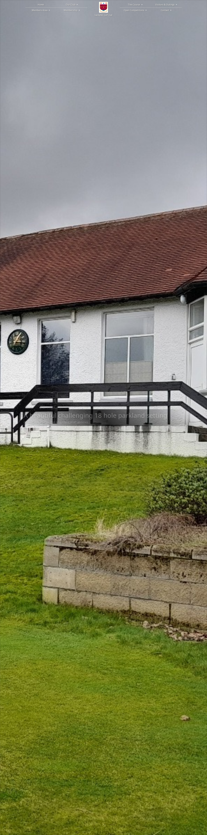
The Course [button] (134, 4)
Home (41, 4)
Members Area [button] (40, 10)
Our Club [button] (71, 4)
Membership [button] (71, 10)
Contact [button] (165, 10)
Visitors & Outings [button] (165, 4)
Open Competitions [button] (134, 10)
